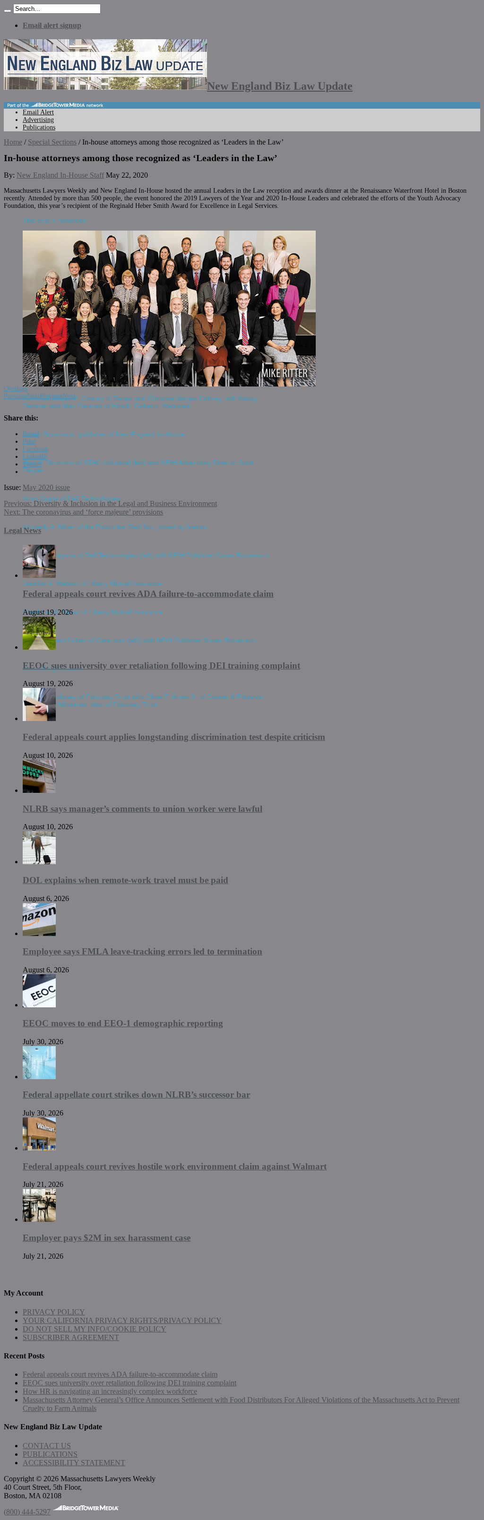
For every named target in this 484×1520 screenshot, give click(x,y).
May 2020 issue (46, 487)
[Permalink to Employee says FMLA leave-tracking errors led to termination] (39, 933)
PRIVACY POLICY (54, 1312)
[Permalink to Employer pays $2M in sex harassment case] (39, 1219)
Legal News (22, 530)
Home (13, 142)
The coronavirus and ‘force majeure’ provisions (83, 512)
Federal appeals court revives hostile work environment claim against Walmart (175, 1166)
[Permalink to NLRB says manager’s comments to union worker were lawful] (39, 790)
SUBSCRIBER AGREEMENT (71, 1337)
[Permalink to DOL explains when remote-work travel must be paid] (39, 862)
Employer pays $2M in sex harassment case (106, 1238)
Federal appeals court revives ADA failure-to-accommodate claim (148, 594)
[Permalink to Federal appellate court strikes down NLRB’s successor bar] (39, 1077)
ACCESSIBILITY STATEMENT (74, 1463)
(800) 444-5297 (27, 1512)
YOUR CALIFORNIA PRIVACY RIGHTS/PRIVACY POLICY (122, 1320)
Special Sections (52, 142)
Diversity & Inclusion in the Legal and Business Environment (110, 503)
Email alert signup (52, 25)
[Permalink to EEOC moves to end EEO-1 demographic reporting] (39, 1005)
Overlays (15, 388)
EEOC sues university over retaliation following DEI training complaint (161, 665)
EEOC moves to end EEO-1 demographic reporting (123, 1023)
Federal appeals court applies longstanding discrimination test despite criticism (174, 737)
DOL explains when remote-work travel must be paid (125, 880)
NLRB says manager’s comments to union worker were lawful (142, 809)
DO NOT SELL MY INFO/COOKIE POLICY (94, 1329)
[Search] (7, 10)
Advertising (38, 119)
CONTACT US (47, 1446)
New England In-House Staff (60, 175)
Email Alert (38, 112)
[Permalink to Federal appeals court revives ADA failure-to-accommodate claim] (39, 575)
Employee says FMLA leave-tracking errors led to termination (142, 951)
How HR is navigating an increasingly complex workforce (110, 1391)
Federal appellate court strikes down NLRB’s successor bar (136, 1094)
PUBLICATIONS (50, 1454)
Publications (39, 127)
